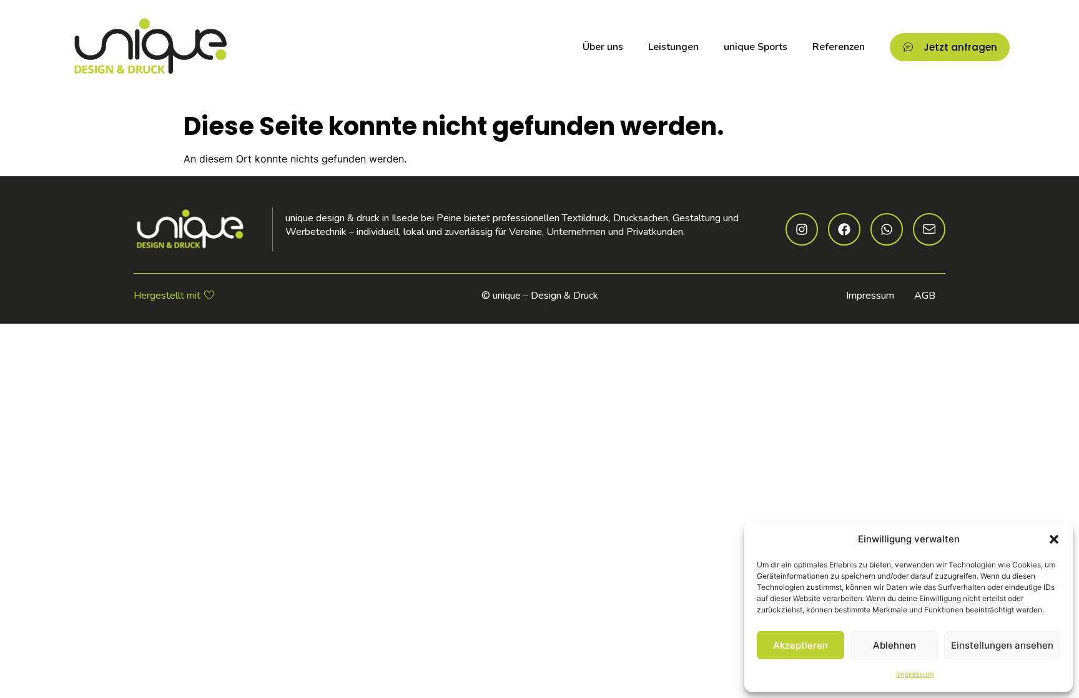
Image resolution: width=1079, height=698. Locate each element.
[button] (1054, 539)
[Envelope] (929, 229)
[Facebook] (844, 229)
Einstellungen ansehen (1002, 645)
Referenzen (838, 47)
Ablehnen (894, 645)
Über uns (603, 47)
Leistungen (673, 47)
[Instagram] (802, 229)
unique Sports (755, 47)
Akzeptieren (800, 645)
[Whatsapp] (886, 229)
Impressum (915, 674)
